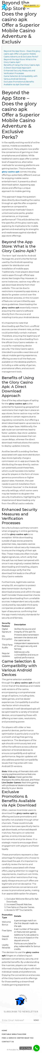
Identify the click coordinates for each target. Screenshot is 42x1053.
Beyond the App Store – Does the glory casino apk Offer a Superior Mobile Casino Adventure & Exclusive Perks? (22, 54)
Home (4, 1030)
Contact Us (8, 1042)
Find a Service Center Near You (17, 1038)
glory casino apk (10, 172)
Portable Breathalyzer (14, 1034)
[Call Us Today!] (36, 1048)
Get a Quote (30, 5)
